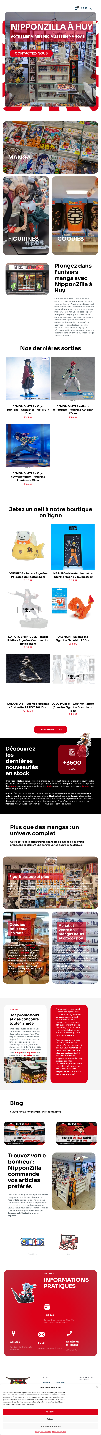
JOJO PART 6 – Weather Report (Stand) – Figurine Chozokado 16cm (73, 707)
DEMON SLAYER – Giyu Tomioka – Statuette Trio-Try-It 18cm (28, 410)
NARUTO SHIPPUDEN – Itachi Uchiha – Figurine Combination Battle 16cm (28, 640)
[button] (97, 1387)
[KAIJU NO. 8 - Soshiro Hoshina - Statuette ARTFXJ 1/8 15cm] (28, 668)
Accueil (46, 1382)
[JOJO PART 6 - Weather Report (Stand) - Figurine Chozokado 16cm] (73, 669)
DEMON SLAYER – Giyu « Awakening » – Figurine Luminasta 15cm (28, 477)
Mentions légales (59, 1432)
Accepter (50, 1411)
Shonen (13, 786)
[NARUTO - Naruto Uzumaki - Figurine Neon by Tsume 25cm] (73, 555)
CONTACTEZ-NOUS (31, 53)
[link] (24, 1133)
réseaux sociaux (64, 1053)
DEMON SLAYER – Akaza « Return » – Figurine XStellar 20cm (73, 410)
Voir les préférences (50, 1426)
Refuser (50, 1419)
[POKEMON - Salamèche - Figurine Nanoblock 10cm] (73, 603)
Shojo (49, 786)
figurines (68, 886)
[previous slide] (11, 1245)
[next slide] (90, 1245)
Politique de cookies (43, 1432)
